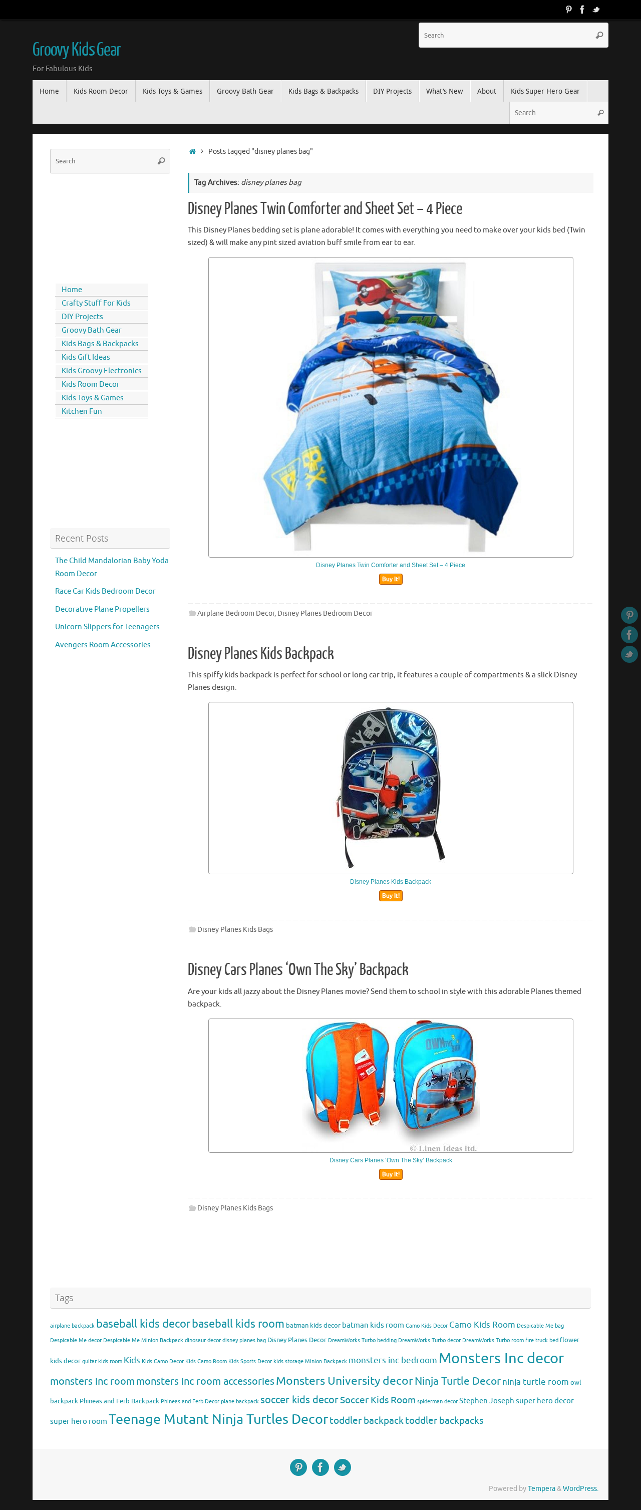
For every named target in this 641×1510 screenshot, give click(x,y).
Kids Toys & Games (93, 398)
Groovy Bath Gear (92, 330)
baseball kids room (238, 1324)
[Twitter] (596, 10)
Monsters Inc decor (501, 1358)
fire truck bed (541, 1340)
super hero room (78, 1421)
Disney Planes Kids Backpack (261, 654)
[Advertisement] (95, 226)
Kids (132, 1360)
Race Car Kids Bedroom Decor (105, 591)
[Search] (599, 35)
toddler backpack (367, 1420)
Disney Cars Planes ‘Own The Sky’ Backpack (298, 970)
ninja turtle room (535, 1382)
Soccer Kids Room (378, 1400)
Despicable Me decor (76, 1340)
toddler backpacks (444, 1420)
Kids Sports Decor (250, 1361)
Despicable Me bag (540, 1326)
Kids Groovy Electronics (102, 371)
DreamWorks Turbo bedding (362, 1340)
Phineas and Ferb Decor (190, 1401)
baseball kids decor (143, 1324)
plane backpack (240, 1401)
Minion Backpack (326, 1361)
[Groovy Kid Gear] (582, 10)
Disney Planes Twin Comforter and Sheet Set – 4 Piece (325, 209)
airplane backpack (72, 1326)
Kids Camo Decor (163, 1361)
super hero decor (545, 1401)
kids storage (288, 1361)
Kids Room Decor (91, 384)
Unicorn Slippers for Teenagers (107, 627)
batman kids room (373, 1325)
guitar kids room (102, 1361)
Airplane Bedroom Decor (235, 613)
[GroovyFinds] (568, 10)
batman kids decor (313, 1325)
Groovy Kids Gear (77, 50)
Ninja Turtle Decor (458, 1381)
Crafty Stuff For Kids (96, 303)
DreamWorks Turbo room (493, 1340)
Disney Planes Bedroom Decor (325, 613)
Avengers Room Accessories (103, 645)
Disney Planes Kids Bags (235, 929)
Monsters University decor (344, 1381)
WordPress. (580, 1488)
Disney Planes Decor (297, 1340)
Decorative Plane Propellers (102, 609)
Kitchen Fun (82, 411)
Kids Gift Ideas (86, 357)
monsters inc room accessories (205, 1381)
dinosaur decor (203, 1340)
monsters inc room (92, 1381)
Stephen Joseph (486, 1401)
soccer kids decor (299, 1399)
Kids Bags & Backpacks (100, 344)
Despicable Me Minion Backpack (143, 1340)
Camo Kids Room (482, 1325)
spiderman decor (437, 1401)
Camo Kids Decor (427, 1326)
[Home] (192, 151)
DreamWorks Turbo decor (429, 1340)
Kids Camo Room (206, 1361)
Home (72, 290)
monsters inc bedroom (393, 1360)
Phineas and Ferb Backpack (119, 1401)
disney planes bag (244, 1340)
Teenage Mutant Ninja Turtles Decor (218, 1419)
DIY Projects (82, 317)
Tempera (541, 1488)
